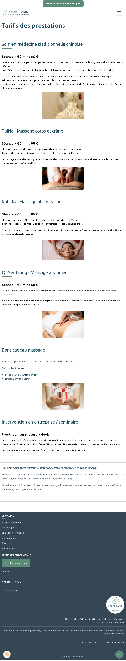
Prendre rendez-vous (16, 562)
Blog (4, 543)
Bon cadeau (11, 590)
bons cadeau (67, 361)
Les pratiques (9, 527)
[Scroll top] (119, 654)
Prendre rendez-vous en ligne (63, 3)
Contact (6, 571)
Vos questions (9, 548)
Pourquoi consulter (11, 522)
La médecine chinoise (13, 533)
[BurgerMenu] (119, 13)
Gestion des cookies (74, 655)
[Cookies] (7, 654)
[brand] (16, 13)
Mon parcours (9, 538)
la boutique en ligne (28, 374)
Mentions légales (115, 642)
